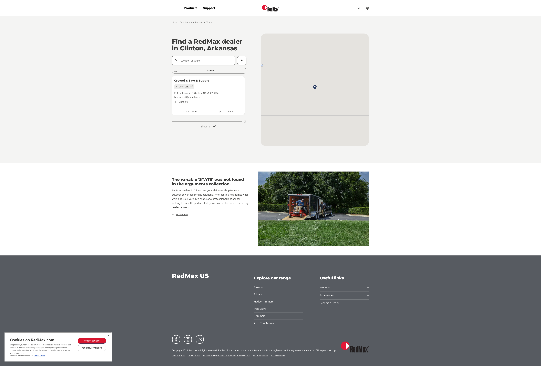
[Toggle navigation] (173, 8)
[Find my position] (241, 60)
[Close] (108, 336)
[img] (184, 86)
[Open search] (359, 8)
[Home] (270, 8)
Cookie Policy (39, 356)
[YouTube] (200, 339)
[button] (315, 87)
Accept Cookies (91, 341)
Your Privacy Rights (92, 348)
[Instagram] (188, 339)
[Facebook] (176, 339)
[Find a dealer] (367, 8)
